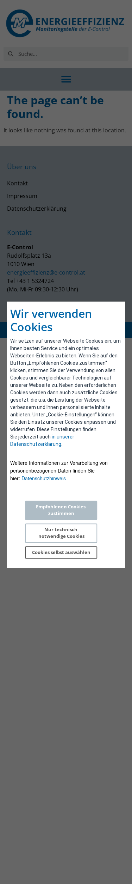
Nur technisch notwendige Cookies (61, 533)
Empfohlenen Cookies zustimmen (61, 510)
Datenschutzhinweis (43, 478)
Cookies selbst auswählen (61, 552)
